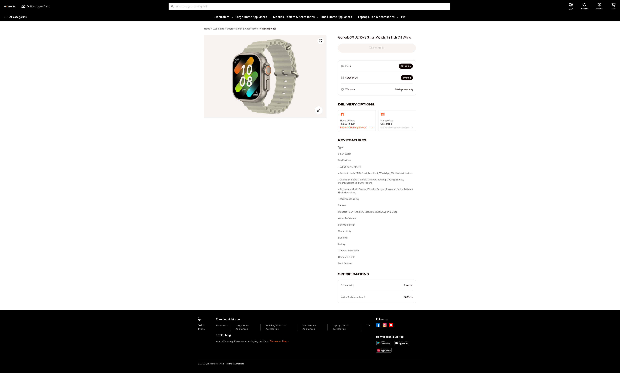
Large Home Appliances (251, 17)
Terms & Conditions (235, 363)
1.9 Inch (407, 77)
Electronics (221, 17)
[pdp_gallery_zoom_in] (265, 76)
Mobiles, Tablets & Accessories (294, 17)
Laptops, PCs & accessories (376, 17)
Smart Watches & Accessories (242, 28)
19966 (201, 329)
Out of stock (377, 48)
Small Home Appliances (336, 17)
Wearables (218, 28)
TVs (403, 17)
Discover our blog (278, 341)
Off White (406, 66)
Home (207, 28)
